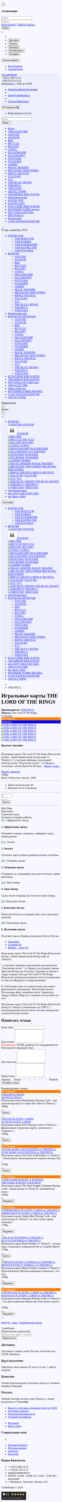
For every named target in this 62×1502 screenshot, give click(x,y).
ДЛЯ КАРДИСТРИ (26, 247)
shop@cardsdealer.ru (19, 95)
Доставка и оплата (18, 1411)
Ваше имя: (7, 1027)
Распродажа (14, 218)
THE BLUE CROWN (20, 182)
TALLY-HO (14, 176)
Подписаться (9, 1338)
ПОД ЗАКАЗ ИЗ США (21, 212)
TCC (10, 179)
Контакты (14, 47)
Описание (13, 941)
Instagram (14, 54)
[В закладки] (2, 799)
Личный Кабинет (18, 1445)
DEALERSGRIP (17, 152)
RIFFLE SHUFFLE (18, 173)
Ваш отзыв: (7, 1041)
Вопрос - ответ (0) (18, 947)
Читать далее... (52, 766)
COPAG (12, 149)
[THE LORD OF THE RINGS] (18, 724)
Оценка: (6, 1079)
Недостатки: (8, 1076)
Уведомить (8, 1201)
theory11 (5, 1322)
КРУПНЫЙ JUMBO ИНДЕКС (25, 391)
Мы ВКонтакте (16, 50)
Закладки (13, 1451)
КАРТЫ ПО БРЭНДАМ (21, 316)
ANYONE (14, 134)
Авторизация (15, 69)
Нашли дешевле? (11, 771)
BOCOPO (13, 146)
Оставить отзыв (11, 1083)
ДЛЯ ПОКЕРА (23, 241)
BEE (10, 140)
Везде (11, 128)
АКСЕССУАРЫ (17, 191)
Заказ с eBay (17, 388)
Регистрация (8, 24)
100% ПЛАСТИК (18, 131)
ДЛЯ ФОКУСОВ (24, 238)
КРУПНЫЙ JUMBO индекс (24, 209)
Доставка (14, 40)
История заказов (17, 1448)
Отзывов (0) (14, 944)
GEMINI (13, 164)
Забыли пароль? (26, 24)
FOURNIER (14, 161)
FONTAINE (14, 158)
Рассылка (13, 1454)
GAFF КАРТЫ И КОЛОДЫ (24, 221)
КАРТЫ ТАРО (16, 203)
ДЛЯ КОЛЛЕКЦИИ (26, 244)
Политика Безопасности (21, 1414)
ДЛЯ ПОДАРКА (24, 250)
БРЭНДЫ (13, 253)
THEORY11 (14, 185)
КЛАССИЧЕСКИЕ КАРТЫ (24, 206)
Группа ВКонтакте (18, 101)
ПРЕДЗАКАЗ (15, 215)
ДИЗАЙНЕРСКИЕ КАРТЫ (23, 194)
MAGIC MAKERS (18, 167)
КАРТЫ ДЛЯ (15, 200)
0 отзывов (7, 715)
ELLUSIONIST (16, 155)
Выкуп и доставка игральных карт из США (32, 1408)
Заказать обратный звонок (23, 89)
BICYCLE (14, 143)
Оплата (13, 43)
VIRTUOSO (14, 188)
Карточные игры (17, 197)
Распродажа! (17, 313)
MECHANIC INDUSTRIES (23, 170)
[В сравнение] (6, 799)
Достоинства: (9, 1062)
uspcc (15, 1322)
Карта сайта (14, 1426)
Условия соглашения (19, 1417)
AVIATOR (14, 137)
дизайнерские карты (30, 1322)
